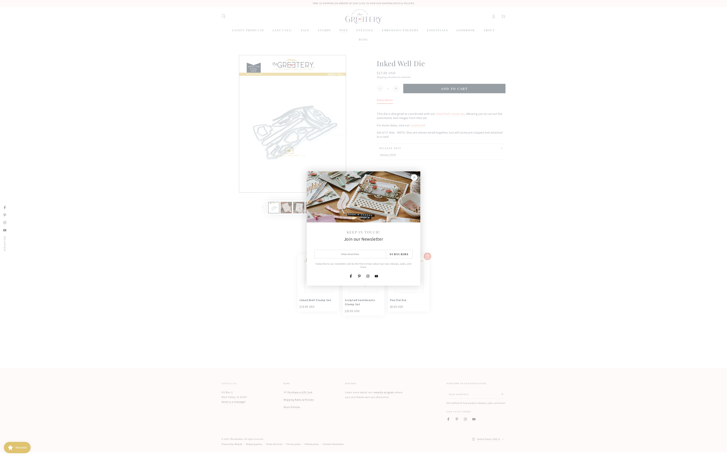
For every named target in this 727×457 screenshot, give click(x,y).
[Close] (414, 177)
